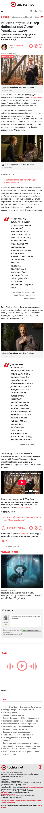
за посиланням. (23, 508)
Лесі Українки (36, 97)
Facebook (23, 534)
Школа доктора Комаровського (17, 743)
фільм (29, 751)
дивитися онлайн (23, 746)
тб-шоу (21, 751)
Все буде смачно (26, 710)
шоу (37, 751)
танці (12, 751)
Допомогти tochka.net (22, 17)
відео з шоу (8, 746)
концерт (37, 746)
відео (36, 743)
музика (23, 749)
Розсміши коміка (26, 726)
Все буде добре (9, 710)
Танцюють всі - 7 (10, 735)
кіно (15, 749)
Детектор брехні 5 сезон (13, 715)
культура (7, 749)
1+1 (4, 707)
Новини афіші (7, 57)
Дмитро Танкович (10, 718)
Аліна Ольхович (15, 45)
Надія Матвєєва (10, 724)
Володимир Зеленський (30, 707)
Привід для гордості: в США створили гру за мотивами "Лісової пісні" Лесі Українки (21, 595)
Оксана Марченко (28, 724)
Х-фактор (7, 740)
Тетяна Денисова (10, 738)
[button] (35, 11)
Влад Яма (13, 707)
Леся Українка (14, 547)
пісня (5, 751)
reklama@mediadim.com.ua (34, 787)
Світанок (6, 729)
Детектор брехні (10, 712)
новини (32, 749)
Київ (23, 718)
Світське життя (20, 729)
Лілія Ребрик (32, 721)
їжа (14, 754)
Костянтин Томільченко (13, 721)
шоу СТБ (6, 754)
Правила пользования (7, 800)
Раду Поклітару (9, 726)
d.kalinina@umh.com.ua (8, 794)
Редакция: (4, 792)
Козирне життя (35, 718)
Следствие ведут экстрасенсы (16, 732)
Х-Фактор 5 (26, 738)
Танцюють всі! (27, 735)
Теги (4, 700)
